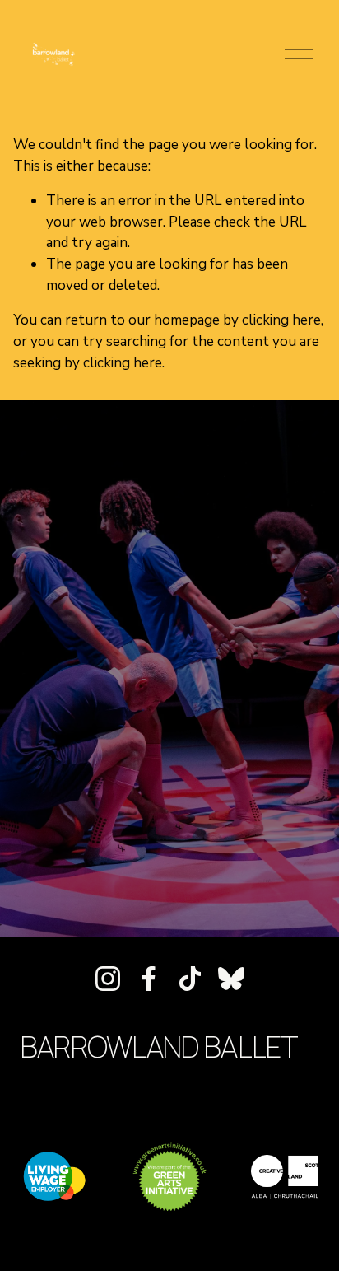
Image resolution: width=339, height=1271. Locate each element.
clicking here (281, 320)
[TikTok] (190, 978)
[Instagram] (108, 978)
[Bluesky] (231, 978)
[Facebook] (149, 978)
